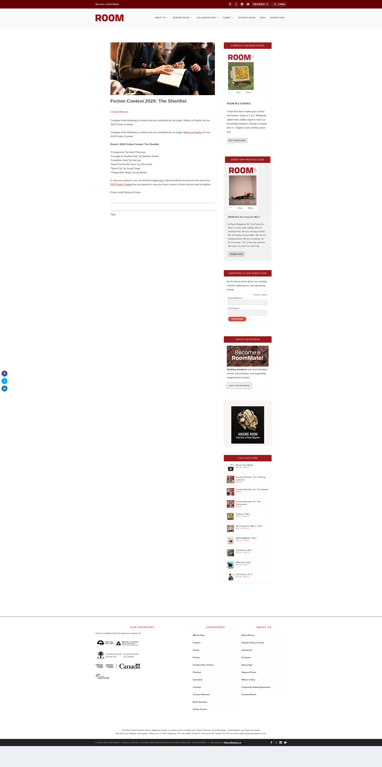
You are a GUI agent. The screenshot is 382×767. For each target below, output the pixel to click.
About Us (160, 17)
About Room (247, 635)
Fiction (196, 657)
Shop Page (246, 665)
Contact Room (248, 694)
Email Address (235, 298)
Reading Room (181, 17)
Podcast (197, 672)
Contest (197, 687)
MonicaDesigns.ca (232, 742)
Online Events (200, 709)
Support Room (246, 17)
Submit (227, 17)
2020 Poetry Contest (121, 184)
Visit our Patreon (239, 385)
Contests (246, 657)
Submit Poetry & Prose (252, 642)
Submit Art (246, 650)
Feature (197, 642)
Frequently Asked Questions (256, 687)
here (161, 180)
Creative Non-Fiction (203, 665)
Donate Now (277, 17)
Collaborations (206, 17)
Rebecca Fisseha (192, 132)
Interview (197, 679)
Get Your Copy (237, 140)
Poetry (196, 650)
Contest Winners (119, 112)
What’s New (199, 635)
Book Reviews (200, 702)
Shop (263, 17)
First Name (234, 308)
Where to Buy (248, 679)
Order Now (236, 254)
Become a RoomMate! (107, 4)
